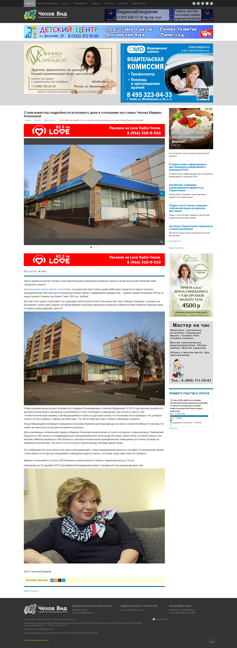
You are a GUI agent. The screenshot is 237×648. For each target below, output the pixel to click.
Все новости (174, 241)
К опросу (173, 428)
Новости (30, 3)
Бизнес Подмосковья (47, 3)
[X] (59, 580)
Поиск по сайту (139, 3)
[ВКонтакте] (52, 580)
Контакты (108, 3)
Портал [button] (95, 3)
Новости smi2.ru (31, 591)
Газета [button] (64, 3)
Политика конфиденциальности (36, 640)
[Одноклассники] (56, 580)
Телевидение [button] (80, 3)
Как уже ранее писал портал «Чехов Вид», (48, 289)
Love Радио (122, 3)
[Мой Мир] (63, 580)
